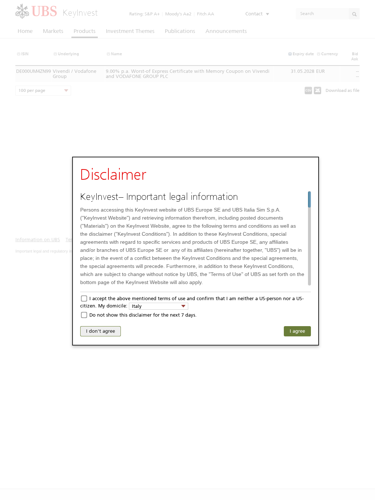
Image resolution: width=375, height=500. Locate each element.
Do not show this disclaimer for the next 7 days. (143, 315)
